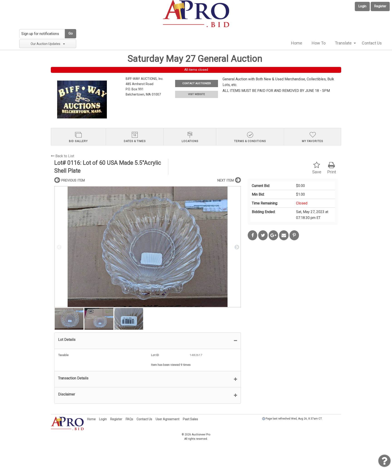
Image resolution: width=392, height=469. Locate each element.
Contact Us (372, 43)
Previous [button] (58, 247)
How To (319, 43)
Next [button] (236, 247)
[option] (147, 246)
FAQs (129, 419)
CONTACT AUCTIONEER (196, 83)
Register (380, 6)
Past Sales (190, 419)
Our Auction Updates (45, 44)
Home (296, 43)
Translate (343, 43)
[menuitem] (296, 43)
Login (362, 6)
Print (331, 171)
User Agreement (167, 419)
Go (71, 33)
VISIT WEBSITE (196, 94)
